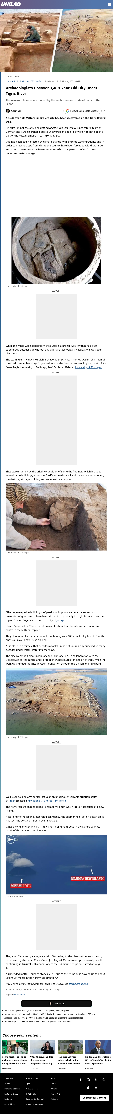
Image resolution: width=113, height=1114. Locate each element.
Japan (12, 800)
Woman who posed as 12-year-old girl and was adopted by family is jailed (36, 1010)
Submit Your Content (94, 1097)
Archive (54, 1089)
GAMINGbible (32, 1078)
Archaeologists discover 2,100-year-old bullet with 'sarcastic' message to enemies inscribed (43, 1018)
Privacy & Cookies (12, 1089)
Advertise (8, 1078)
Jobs (53, 1078)
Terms (7, 1083)
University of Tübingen (88, 367)
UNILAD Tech (32, 1089)
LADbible (8, 1099)
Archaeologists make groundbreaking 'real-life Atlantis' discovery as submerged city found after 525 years (50, 1014)
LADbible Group (11, 1094)
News (17, 76)
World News (19, 994)
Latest (53, 1083)
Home (9, 76)
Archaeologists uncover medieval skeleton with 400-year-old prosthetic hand (37, 1021)
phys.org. (58, 620)
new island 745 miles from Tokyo (47, 800)
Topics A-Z (55, 1094)
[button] (105, 110)
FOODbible (31, 1094)
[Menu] (109, 4)
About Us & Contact (34, 1104)
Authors (54, 1099)
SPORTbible (9, 1104)
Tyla (28, 1083)
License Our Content (35, 1099)
